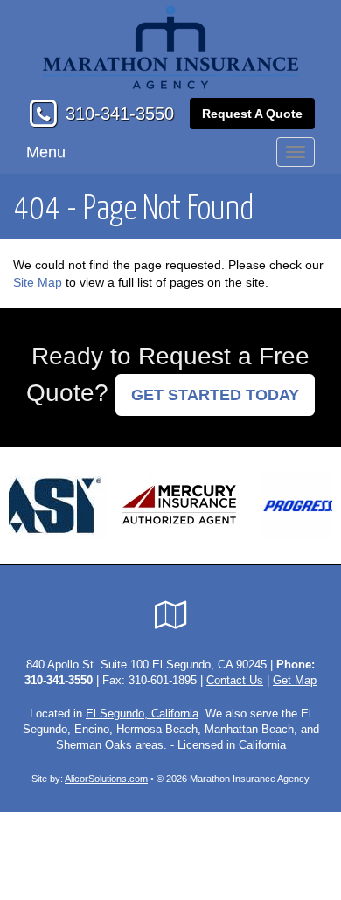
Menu (46, 152)
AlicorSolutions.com (106, 778)
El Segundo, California (142, 714)
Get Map (295, 681)
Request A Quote (252, 114)
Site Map (37, 282)
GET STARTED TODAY (215, 395)
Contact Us (234, 681)
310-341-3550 (120, 113)
